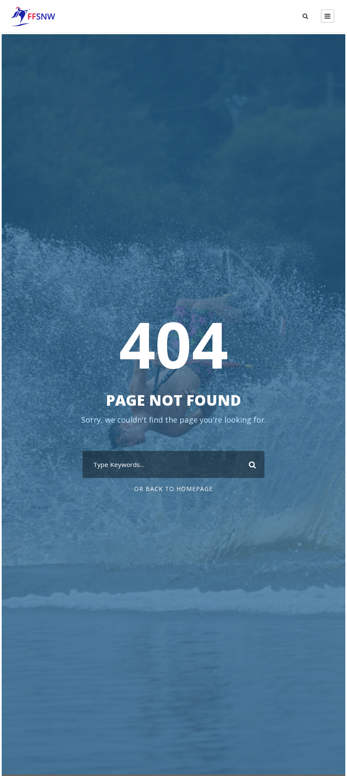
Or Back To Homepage (173, 489)
